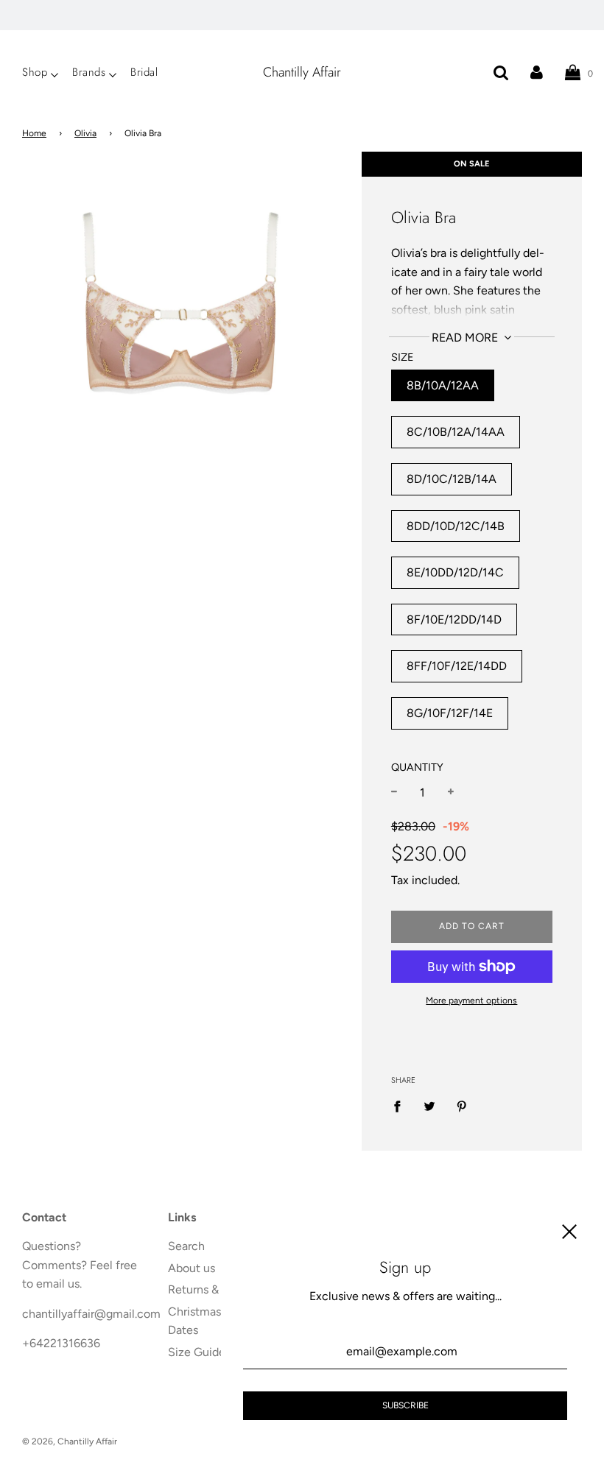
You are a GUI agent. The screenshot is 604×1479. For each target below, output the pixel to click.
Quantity (417, 767)
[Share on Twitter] (429, 1105)
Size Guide (196, 1352)
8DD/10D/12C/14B (456, 526)
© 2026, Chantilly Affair (69, 1441)
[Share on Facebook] (401, 1105)
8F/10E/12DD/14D (454, 619)
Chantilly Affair (302, 72)
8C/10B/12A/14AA (456, 432)
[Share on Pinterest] (462, 1105)
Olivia (85, 133)
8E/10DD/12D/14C (455, 572)
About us (191, 1268)
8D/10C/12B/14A (451, 479)
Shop (34, 72)
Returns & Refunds (216, 1289)
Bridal (144, 72)
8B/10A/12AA (443, 385)
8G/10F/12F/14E (450, 713)
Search (186, 1246)
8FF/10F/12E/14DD (457, 666)
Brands (88, 72)
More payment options (471, 1000)
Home (34, 133)
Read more (466, 338)
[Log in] (536, 72)
